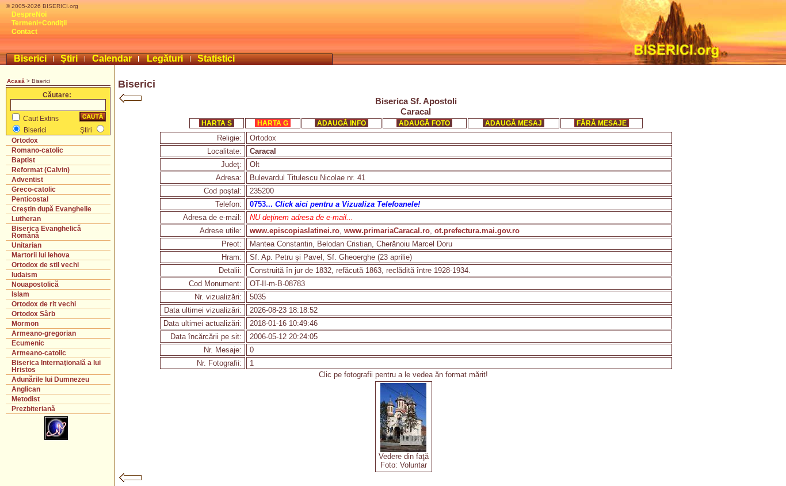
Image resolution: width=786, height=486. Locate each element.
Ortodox (25, 140)
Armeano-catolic (39, 353)
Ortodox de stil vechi (45, 264)
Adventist (27, 179)
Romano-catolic (37, 150)
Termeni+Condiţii (39, 23)
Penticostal (30, 199)
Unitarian (26, 245)
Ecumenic (28, 343)
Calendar (112, 58)
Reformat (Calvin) (41, 169)
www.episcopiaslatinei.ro (294, 230)
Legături (165, 58)
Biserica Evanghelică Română (46, 232)
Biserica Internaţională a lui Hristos (56, 366)
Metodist (26, 399)
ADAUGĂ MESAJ (513, 123)
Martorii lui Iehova (41, 255)
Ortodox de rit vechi (44, 304)
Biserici (30, 58)
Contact (24, 32)
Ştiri (69, 58)
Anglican (26, 389)
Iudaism (24, 274)
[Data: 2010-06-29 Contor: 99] (403, 449)
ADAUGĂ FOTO (424, 123)
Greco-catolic (34, 189)
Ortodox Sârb (33, 313)
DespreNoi (29, 14)
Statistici (216, 58)
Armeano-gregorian (44, 333)
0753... (335, 204)
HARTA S (217, 123)
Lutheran (26, 218)
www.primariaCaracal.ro (387, 230)
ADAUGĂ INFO (341, 123)
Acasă (16, 81)
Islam (20, 294)
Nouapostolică (35, 284)
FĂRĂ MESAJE (601, 123)
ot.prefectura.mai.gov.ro (477, 230)
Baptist (23, 160)
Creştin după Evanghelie (51, 209)
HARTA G (272, 123)
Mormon (25, 323)
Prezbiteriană (33, 408)
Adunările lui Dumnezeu (50, 379)
